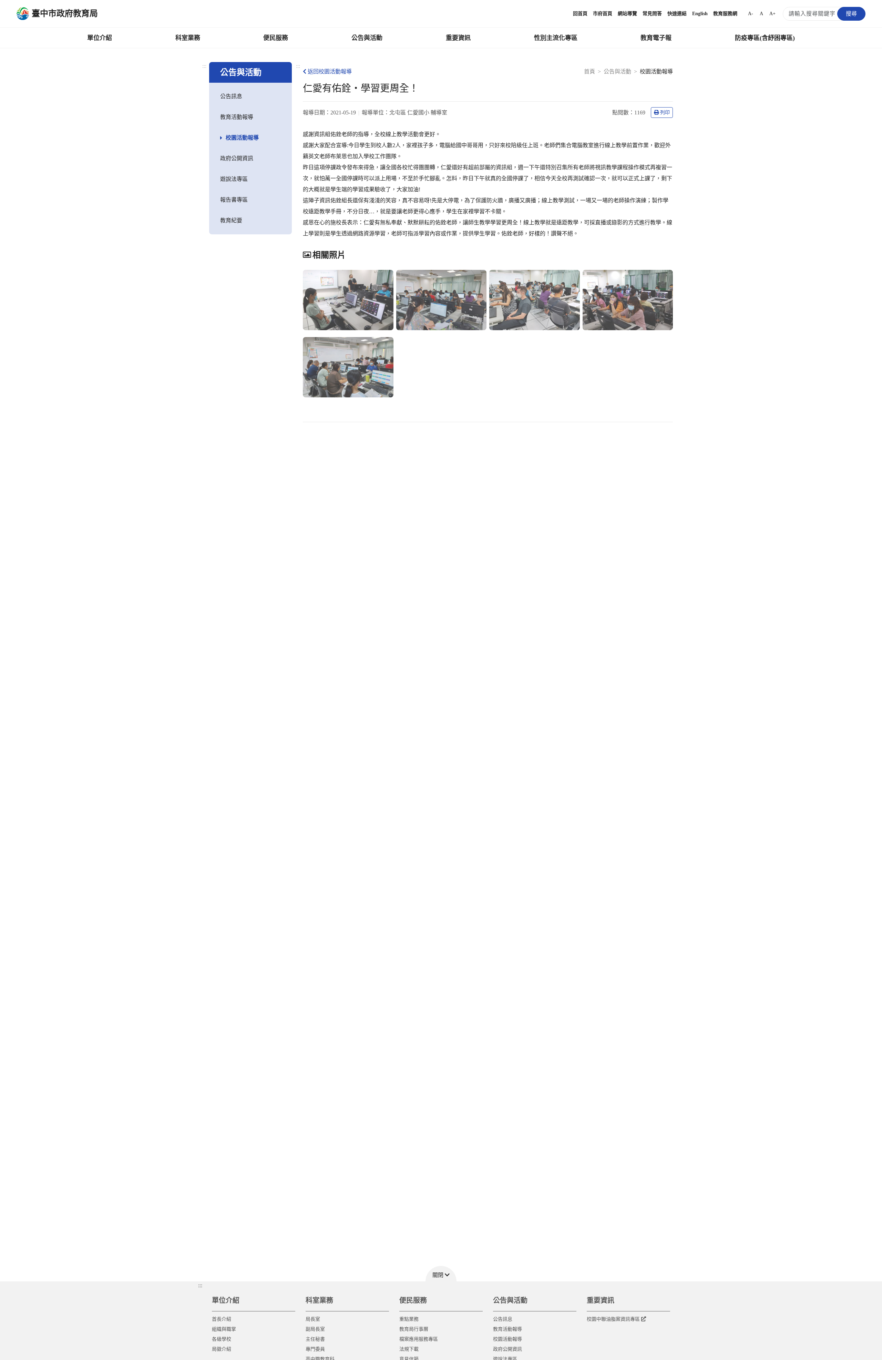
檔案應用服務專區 (418, 1339)
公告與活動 (366, 37)
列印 (665, 112)
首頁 (589, 71)
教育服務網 (725, 13)
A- (750, 13)
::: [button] (200, 1285)
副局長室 (315, 1329)
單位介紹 (99, 37)
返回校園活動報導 (330, 71)
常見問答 (652, 13)
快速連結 (677, 13)
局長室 (313, 1319)
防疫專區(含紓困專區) (765, 37)
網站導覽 (627, 13)
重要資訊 (458, 37)
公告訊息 (231, 96)
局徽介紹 (221, 1349)
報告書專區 (234, 200)
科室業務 (187, 37)
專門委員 (315, 1349)
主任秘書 (315, 1339)
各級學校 (221, 1339)
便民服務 (275, 37)
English (700, 13)
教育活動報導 (236, 117)
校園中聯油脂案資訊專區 (613, 1319)
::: (204, 66)
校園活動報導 (242, 138)
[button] (441, 1273)
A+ (772, 13)
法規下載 (409, 1349)
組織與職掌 (224, 1329)
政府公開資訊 (236, 158)
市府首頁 (602, 13)
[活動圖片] (348, 300)
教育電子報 (655, 37)
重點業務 (409, 1319)
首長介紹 (221, 1319)
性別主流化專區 (555, 37)
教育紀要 (231, 220)
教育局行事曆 (413, 1329)
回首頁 (580, 13)
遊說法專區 (234, 179)
